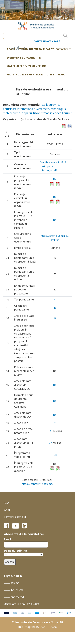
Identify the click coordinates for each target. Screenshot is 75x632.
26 (55, 318)
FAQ (6, 502)
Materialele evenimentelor (26, 66)
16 (55, 307)
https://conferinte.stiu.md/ (37, 484)
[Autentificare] (52, 48)
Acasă (11, 49)
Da (55, 179)
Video (61, 74)
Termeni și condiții (15, 516)
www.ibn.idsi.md (14, 590)
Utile (50, 74)
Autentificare (63, 49)
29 (55, 423)
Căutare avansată (47, 41)
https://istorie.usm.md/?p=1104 (55, 237)
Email (7, 539)
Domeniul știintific (15, 550)
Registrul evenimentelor (25, 74)
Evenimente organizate (24, 57)
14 (49, 431)
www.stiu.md (11, 583)
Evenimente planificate (35, 49)
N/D (55, 455)
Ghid (7, 509)
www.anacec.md (14, 597)
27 (50, 443)
